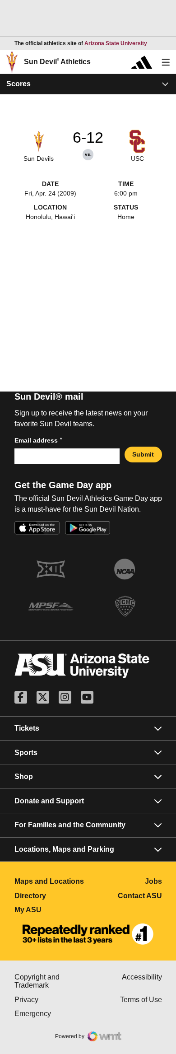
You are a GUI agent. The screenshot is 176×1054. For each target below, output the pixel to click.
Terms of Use (141, 999)
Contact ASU (140, 896)
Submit (143, 454)
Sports (25, 752)
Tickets (26, 728)
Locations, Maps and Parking (64, 849)
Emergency (51, 1013)
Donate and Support (49, 801)
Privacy (51, 999)
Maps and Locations (51, 881)
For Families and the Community (69, 825)
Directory (51, 896)
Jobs (153, 881)
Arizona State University (115, 43)
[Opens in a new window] (88, 934)
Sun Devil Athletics (57, 61)
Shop (23, 776)
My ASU (51, 910)
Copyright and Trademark (51, 981)
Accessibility (142, 977)
